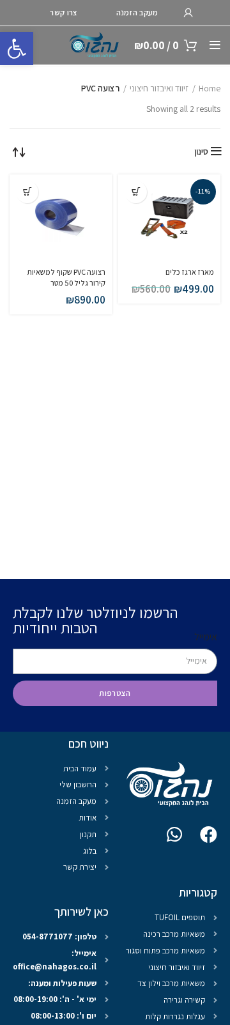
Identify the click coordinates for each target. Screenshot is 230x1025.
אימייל (205, 637)
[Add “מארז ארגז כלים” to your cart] (136, 192)
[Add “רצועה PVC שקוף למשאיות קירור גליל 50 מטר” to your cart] (27, 192)
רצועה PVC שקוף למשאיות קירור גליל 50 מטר (66, 277)
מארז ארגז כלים (189, 272)
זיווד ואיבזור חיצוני (159, 88)
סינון (201, 151)
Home (209, 88)
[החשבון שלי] (188, 13)
